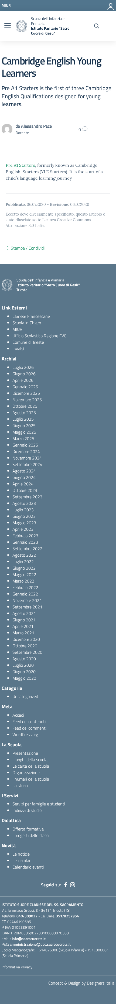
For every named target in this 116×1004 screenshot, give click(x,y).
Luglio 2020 (23, 665)
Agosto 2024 (24, 471)
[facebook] (65, 884)
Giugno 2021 (24, 620)
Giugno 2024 (24, 477)
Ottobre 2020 (24, 645)
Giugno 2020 (24, 671)
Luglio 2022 (23, 561)
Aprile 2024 (22, 484)
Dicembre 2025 (26, 393)
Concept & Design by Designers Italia (81, 983)
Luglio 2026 (23, 367)
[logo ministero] (21, 26)
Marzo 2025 (23, 438)
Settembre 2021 (27, 607)
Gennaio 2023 (25, 542)
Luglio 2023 (23, 509)
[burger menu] (7, 26)
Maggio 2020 (24, 678)
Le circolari (21, 860)
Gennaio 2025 (25, 445)
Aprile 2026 (22, 380)
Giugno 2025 (24, 425)
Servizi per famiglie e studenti (38, 804)
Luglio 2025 (23, 419)
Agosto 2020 (24, 658)
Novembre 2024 (27, 458)
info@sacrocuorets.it (29, 938)
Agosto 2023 (24, 503)
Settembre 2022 (27, 548)
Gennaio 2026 (25, 386)
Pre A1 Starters (20, 165)
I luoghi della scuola (29, 759)
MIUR (17, 329)
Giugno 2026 (24, 373)
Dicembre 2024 (26, 451)
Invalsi (18, 348)
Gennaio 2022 (25, 594)
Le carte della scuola (30, 766)
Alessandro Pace (36, 126)
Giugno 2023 (24, 516)
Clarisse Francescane (31, 316)
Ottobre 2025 (24, 406)
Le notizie (21, 854)
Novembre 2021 (27, 600)
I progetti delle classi (30, 835)
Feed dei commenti (29, 728)
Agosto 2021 (24, 613)
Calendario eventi (28, 867)
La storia (20, 785)
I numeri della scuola (30, 779)
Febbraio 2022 (25, 587)
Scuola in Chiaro (26, 322)
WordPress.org (25, 734)
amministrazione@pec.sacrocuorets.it (40, 944)
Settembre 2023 (27, 497)
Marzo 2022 (23, 581)
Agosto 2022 (24, 555)
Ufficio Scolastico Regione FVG (39, 335)
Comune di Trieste (28, 342)
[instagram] (72, 884)
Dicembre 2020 (26, 639)
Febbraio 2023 (25, 535)
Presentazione (25, 753)
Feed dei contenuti (29, 721)
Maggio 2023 (24, 522)
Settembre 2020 (27, 652)
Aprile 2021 (22, 626)
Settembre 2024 (27, 464)
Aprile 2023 (22, 529)
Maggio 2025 (24, 432)
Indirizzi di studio (27, 810)
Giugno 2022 (24, 568)
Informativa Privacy (17, 967)
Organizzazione (26, 772)
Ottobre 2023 (24, 490)
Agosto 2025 (24, 412)
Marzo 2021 (23, 632)
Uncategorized (25, 696)
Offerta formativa (28, 829)
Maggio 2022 (24, 574)
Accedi (18, 715)
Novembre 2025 (27, 399)
